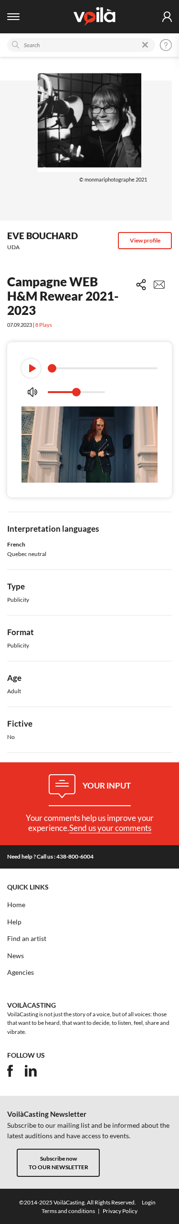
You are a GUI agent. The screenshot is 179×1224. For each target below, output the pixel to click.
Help (14, 922)
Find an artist (26, 938)
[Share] (141, 284)
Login (149, 1202)
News (15, 956)
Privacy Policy (120, 1210)
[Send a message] (159, 284)
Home (16, 905)
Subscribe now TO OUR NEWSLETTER (58, 1162)
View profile (145, 240)
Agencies (20, 972)
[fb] (10, 1071)
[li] (31, 1071)
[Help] (166, 45)
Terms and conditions (68, 1210)
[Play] (31, 368)
